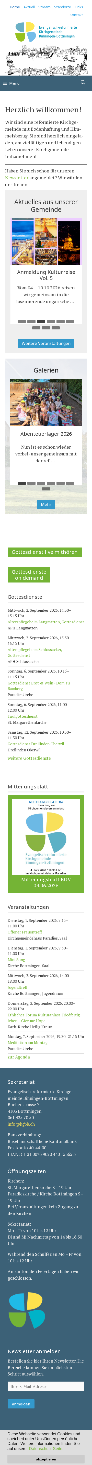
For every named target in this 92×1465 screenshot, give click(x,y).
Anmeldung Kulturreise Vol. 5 (46, 275)
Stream (44, 7)
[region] (46, 60)
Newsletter (16, 177)
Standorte (62, 7)
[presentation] (46, 242)
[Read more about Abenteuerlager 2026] (56, 460)
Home (15, 7)
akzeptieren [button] (46, 1459)
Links (79, 7)
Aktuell (29, 7)
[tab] (22, 321)
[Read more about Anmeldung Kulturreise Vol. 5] (75, 301)
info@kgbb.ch (21, 1124)
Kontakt (76, 14)
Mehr (46, 504)
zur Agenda (19, 1057)
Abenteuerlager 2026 (46, 433)
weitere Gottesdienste (29, 758)
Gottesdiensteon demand (29, 574)
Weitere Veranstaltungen (46, 343)
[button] (65, 1449)
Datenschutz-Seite (45, 1448)
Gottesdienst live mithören (45, 552)
